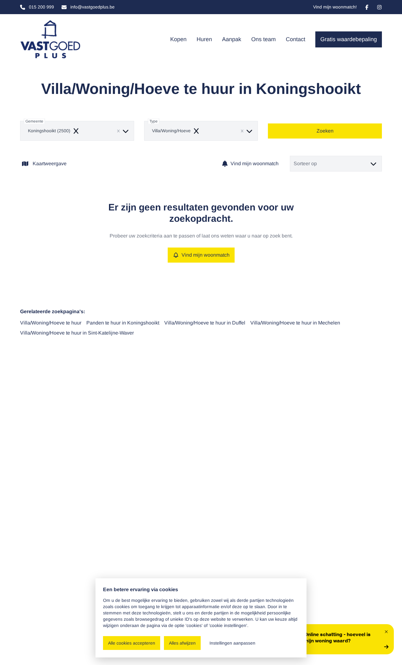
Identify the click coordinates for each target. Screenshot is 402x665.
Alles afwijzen (182, 643)
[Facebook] (366, 7)
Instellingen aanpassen (232, 643)
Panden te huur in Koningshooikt (122, 322)
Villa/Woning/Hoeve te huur (50, 322)
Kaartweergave (50, 163)
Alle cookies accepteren (131, 643)
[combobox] (77, 131)
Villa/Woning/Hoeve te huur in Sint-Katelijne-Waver (77, 332)
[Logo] (50, 39)
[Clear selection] (118, 131)
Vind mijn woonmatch (255, 163)
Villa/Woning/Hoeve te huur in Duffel (204, 322)
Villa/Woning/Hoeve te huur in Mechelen (295, 322)
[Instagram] (379, 7)
